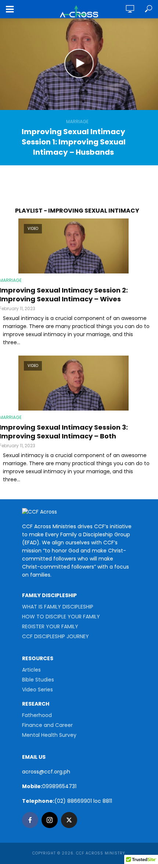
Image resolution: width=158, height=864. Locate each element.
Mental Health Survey (49, 735)
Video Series (37, 689)
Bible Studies (38, 679)
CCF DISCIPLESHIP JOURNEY (55, 636)
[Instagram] (50, 820)
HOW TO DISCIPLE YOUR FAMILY (61, 616)
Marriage (77, 121)
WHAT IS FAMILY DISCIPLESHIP (57, 606)
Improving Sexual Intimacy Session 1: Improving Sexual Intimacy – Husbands (74, 141)
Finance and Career (47, 725)
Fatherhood (37, 715)
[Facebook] (30, 820)
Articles (31, 669)
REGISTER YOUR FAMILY (50, 626)
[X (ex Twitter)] (69, 820)
